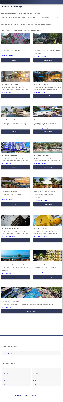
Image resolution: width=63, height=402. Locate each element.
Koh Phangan (35, 373)
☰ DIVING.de (5, 2)
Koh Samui (5, 377)
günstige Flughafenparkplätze (9, 353)
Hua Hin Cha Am (6, 370)
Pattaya (4, 384)
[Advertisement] (31, 325)
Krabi (4, 380)
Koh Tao (34, 377)
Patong (34, 380)
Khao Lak (34, 370)
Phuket (34, 384)
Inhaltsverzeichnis (18, 395)
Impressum (26, 395)
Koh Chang (5, 373)
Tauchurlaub (34, 395)
